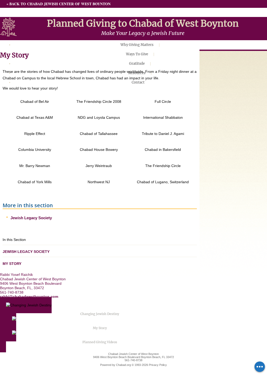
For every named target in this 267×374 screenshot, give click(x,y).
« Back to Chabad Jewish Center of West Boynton (59, 4)
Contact (138, 82)
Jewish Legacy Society (31, 218)
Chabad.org (123, 364)
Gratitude (137, 63)
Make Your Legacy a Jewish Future (142, 33)
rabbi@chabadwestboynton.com (29, 296)
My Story (12, 264)
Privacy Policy (158, 364)
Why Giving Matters (137, 45)
